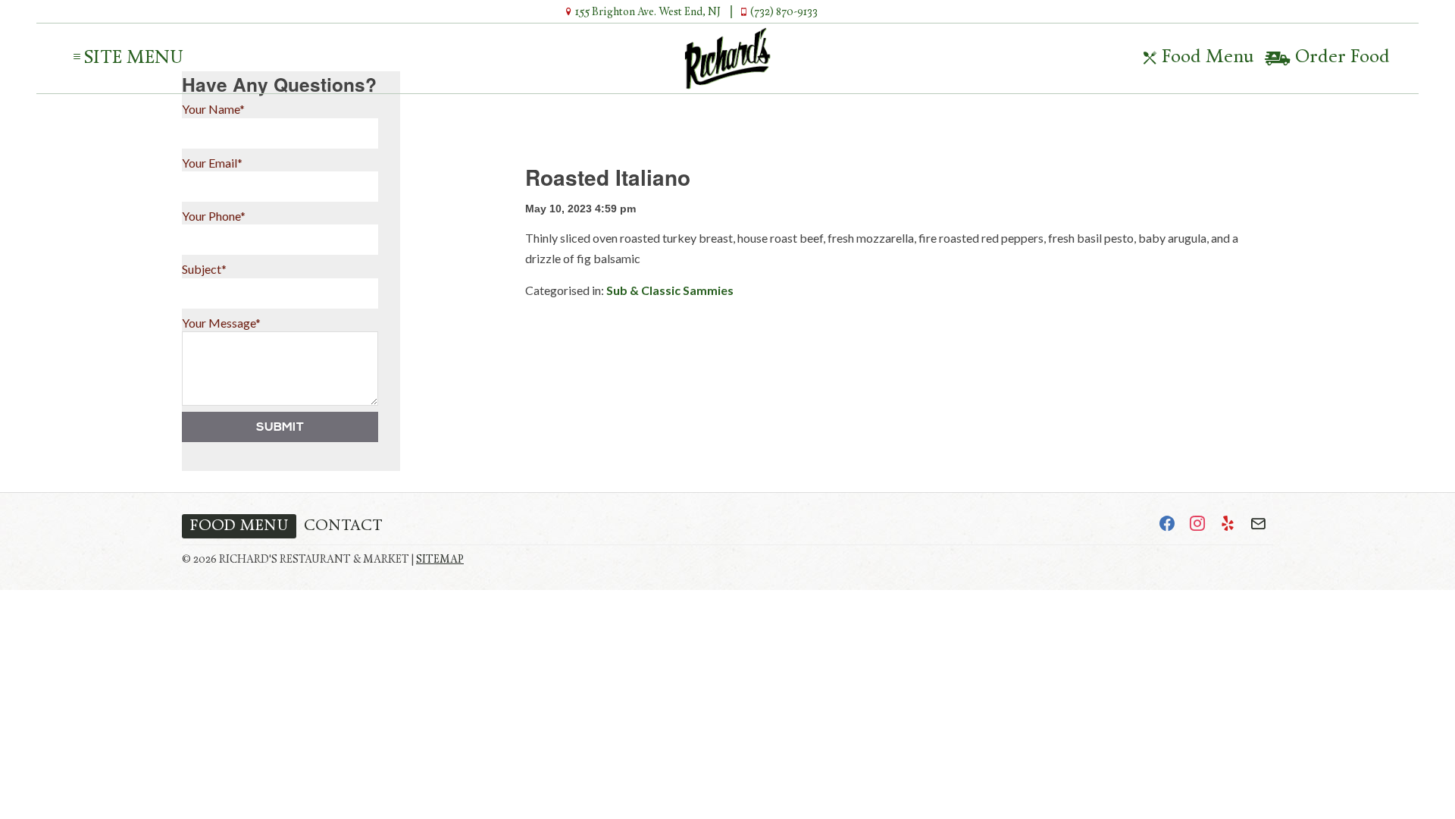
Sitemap (440, 560)
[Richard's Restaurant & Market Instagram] (1197, 526)
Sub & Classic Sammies (670, 290)
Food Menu (1205, 58)
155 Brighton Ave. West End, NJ (647, 12)
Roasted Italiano (607, 177)
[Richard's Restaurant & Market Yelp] (1227, 526)
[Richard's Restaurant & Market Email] (1258, 526)
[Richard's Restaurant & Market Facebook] (1167, 526)
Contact (343, 526)
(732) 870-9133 (783, 12)
